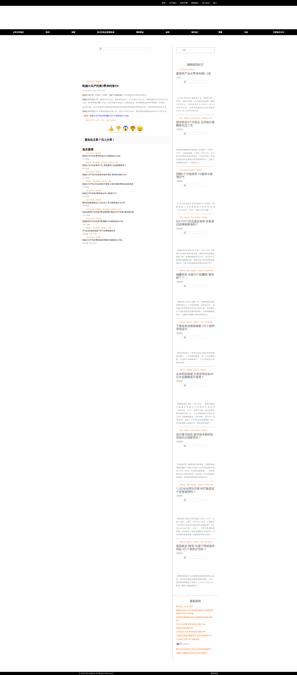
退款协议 (214, 673)
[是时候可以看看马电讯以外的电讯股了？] (195, 445)
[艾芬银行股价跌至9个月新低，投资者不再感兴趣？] (195, 133)
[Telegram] (161, 139)
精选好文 (104, 162)
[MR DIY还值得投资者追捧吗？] (195, 232)
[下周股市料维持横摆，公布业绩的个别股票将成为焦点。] (195, 337)
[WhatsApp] (157, 139)
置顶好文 (98, 81)
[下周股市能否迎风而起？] (195, 557)
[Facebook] (146, 139)
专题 (180, 118)
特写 (192, 118)
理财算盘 (189, 370)
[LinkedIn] (153, 139)
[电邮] (165, 139)
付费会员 (88, 162)
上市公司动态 (90, 81)
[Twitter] (150, 139)
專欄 (188, 271)
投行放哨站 (96, 162)
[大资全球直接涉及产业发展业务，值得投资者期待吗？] (195, 385)
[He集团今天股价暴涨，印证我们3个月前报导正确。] (195, 185)
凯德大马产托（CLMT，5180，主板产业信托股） (101, 120)
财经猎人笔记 (209, 271)
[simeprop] (195, 81)
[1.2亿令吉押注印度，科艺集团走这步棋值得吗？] (195, 499)
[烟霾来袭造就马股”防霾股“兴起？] (195, 285)
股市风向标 (208, 322)
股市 (117, 162)
